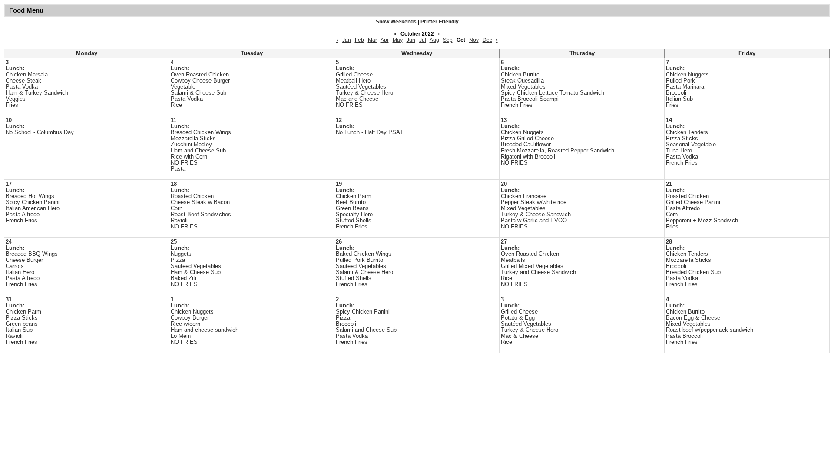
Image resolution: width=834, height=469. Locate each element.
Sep (448, 40)
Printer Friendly (439, 22)
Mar (372, 40)
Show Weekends (396, 22)
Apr (385, 40)
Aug (434, 40)
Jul (422, 40)
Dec (487, 40)
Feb (359, 40)
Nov (474, 40)
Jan (346, 40)
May (398, 40)
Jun (411, 40)
